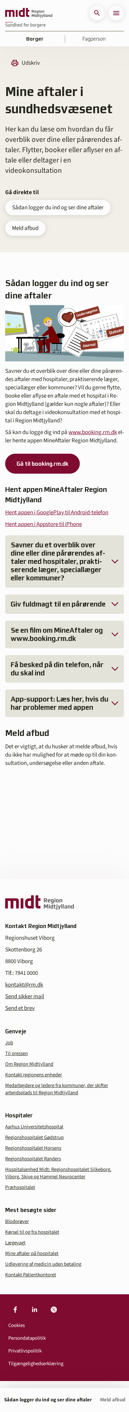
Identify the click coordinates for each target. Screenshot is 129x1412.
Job (9, 1042)
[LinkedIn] (34, 1309)
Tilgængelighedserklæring (35, 1363)
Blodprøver (17, 1221)
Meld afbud (25, 228)
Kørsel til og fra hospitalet (32, 1232)
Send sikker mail (24, 996)
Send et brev (20, 1008)
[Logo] (28, 13)
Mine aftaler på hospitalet (31, 1253)
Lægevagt (15, 1242)
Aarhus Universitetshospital (34, 1126)
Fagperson (94, 39)
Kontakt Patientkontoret (30, 1274)
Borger (35, 39)
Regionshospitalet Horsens (33, 1148)
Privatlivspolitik (25, 1351)
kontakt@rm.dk (24, 985)
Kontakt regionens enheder (33, 1074)
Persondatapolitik (27, 1338)
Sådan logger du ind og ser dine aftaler (58, 207)
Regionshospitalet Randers (33, 1158)
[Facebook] (15, 1309)
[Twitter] (54, 1309)
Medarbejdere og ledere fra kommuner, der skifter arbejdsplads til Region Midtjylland (56, 1089)
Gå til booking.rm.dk (42, 463)
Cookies (16, 1325)
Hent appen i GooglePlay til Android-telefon (56, 512)
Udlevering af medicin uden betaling (43, 1264)
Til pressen (16, 1053)
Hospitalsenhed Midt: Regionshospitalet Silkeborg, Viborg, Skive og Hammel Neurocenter (58, 1173)
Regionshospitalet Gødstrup (34, 1137)
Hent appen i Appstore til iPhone (43, 524)
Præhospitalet (20, 1187)
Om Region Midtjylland (29, 1064)
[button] (97, 13)
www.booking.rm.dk (92, 432)
